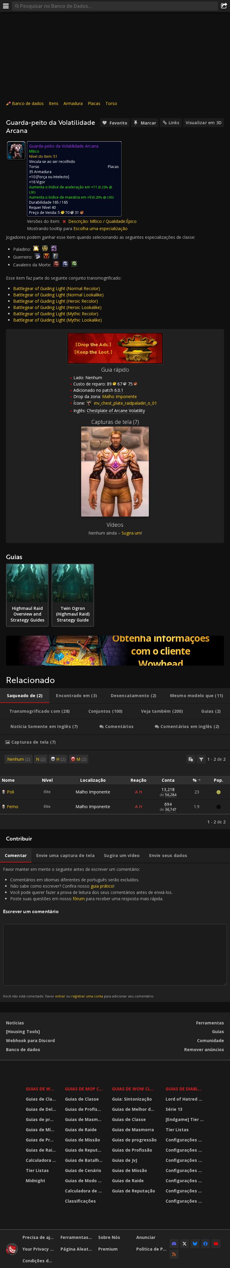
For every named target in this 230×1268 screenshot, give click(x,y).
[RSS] (174, 1254)
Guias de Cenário (83, 1170)
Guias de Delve (42, 1109)
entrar (60, 996)
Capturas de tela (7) (115, 421)
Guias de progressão (42, 1119)
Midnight (35, 1180)
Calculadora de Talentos (42, 1160)
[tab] (24, 695)
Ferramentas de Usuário (77, 1237)
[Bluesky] (194, 1243)
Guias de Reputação (85, 1150)
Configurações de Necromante (186, 1160)
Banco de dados (28, 103)
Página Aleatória (77, 1249)
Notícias (15, 1023)
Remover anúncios (204, 1049)
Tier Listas (37, 1170)
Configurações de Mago (186, 1191)
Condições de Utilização (39, 1261)
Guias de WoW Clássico (135, 1089)
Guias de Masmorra (85, 1119)
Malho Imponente (92, 792)
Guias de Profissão (42, 1140)
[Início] (12, 1253)
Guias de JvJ (124, 1160)
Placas (94, 103)
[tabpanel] (115, 789)
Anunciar (145, 1237)
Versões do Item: (44, 221)
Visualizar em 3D (204, 122)
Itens (53, 103)
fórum (79, 898)
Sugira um (131, 533)
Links (174, 122)
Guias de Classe (42, 1099)
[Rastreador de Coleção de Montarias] (115, 651)
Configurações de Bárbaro (186, 1140)
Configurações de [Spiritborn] (186, 1201)
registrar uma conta (87, 996)
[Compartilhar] (224, 6)
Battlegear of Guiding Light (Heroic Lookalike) (57, 307)
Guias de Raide (42, 1150)
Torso (111, 103)
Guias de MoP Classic (85, 1089)
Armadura (73, 103)
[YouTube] (215, 1243)
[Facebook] (205, 1243)
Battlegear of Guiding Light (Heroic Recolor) (55, 301)
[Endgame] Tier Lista (186, 1119)
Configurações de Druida (186, 1150)
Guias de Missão (82, 1140)
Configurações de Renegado (186, 1180)
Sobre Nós (109, 1237)
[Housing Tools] (23, 1031)
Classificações (80, 1201)
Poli (10, 792)
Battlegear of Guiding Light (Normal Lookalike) (58, 295)
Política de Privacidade (153, 1249)
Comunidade (210, 1040)
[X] (184, 1243)
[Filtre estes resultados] (201, 759)
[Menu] (6, 6)
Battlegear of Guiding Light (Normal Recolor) (56, 288)
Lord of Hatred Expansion (186, 1099)
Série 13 (174, 1109)
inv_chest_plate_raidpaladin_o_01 (125, 403)
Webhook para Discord (30, 1040)
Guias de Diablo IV (186, 1089)
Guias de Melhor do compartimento (135, 1109)
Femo (12, 806)
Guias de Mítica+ (42, 1129)
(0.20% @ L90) (102, 197)
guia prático (102, 886)
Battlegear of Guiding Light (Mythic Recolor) (55, 313)
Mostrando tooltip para (50, 228)
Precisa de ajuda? (39, 1237)
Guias (218, 1031)
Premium (108, 1249)
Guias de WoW (42, 1089)
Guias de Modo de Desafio (85, 1180)
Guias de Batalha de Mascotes (85, 1160)
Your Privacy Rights (39, 1249)
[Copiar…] (190, 759)
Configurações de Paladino (186, 1170)
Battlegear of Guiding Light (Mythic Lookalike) (57, 320)
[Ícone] (16, 150)
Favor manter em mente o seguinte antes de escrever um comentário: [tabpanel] (87, 932)
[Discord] (174, 1243)
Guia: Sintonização (132, 1099)
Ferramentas (210, 1023)
